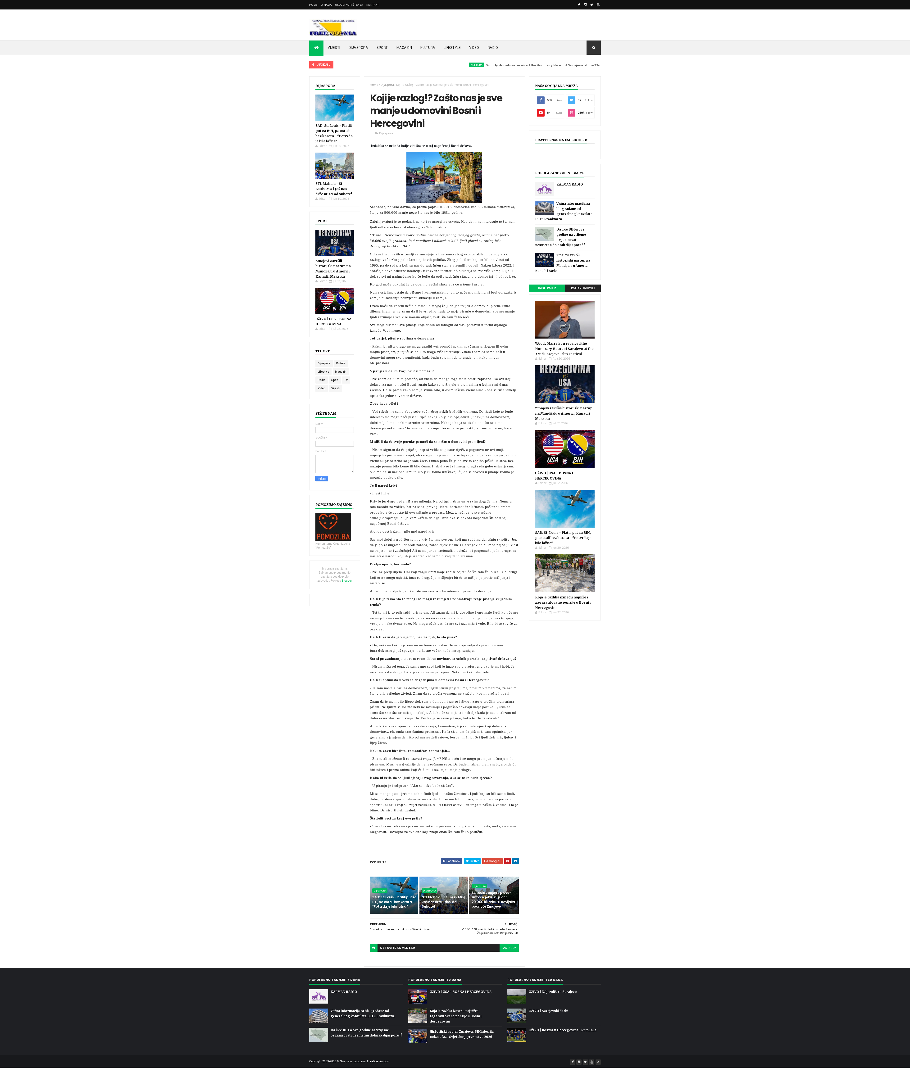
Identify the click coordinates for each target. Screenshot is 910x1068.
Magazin (340, 371)
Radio (321, 380)
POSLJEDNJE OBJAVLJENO (547, 289)
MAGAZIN (404, 48)
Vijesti (335, 388)
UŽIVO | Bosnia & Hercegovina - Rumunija (562, 1030)
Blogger (347, 580)
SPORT (382, 48)
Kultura (437, 65)
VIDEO (474, 48)
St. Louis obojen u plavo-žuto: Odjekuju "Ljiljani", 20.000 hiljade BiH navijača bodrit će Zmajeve (493, 899)
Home (313, 4)
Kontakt (372, 4)
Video (321, 388)
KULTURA (427, 48)
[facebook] (579, 4)
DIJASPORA (358, 48)
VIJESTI (334, 48)
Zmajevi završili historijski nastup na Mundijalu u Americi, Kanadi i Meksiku (563, 413)
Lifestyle (323, 371)
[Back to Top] (598, 1062)
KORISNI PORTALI (583, 288)
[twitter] (591, 4)
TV (346, 380)
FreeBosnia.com (378, 1061)
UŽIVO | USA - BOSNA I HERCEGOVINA (460, 992)
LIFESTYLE (452, 48)
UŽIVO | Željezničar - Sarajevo (553, 992)
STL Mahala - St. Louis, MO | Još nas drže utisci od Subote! (333, 188)
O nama (326, 4)
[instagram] (585, 4)
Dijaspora (324, 363)
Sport (334, 380)
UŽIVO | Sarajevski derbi (548, 1011)
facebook (509, 948)
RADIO (493, 48)
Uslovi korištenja (349, 4)
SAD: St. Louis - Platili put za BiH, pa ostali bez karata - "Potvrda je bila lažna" (394, 902)
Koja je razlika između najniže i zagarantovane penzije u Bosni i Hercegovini (563, 602)
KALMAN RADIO (569, 184)
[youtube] (598, 4)
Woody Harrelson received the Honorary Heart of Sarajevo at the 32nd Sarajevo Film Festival (523, 65)
